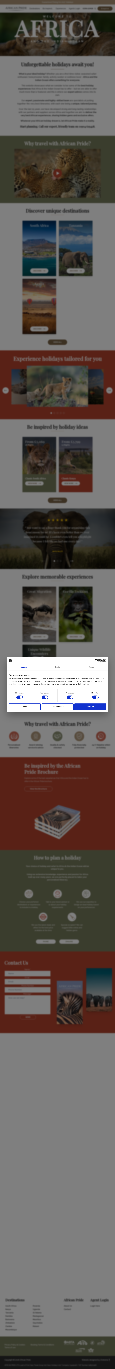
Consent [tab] (23, 667)
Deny (25, 707)
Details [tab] (57, 667)
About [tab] (91, 667)
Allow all (90, 707)
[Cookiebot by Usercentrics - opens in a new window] (96, 660)
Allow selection (57, 707)
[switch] (45, 697)
